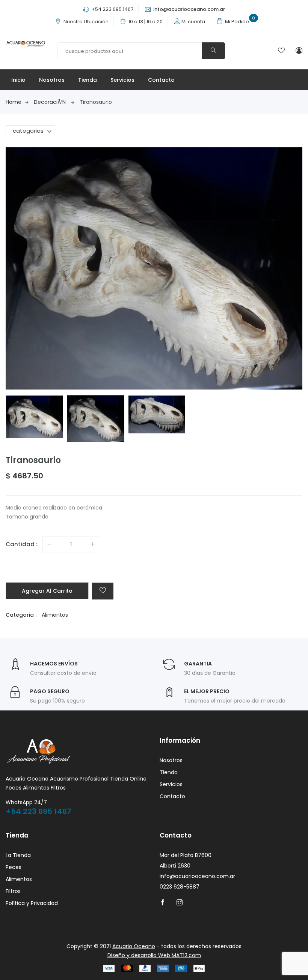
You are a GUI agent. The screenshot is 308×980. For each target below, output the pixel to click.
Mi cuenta (193, 21)
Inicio (18, 80)
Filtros (13, 891)
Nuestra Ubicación (86, 21)
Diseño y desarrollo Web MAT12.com (154, 955)
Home (13, 102)
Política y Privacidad (32, 903)
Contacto (161, 80)
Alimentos (55, 615)
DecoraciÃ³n (50, 102)
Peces (13, 867)
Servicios (122, 80)
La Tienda (18, 855)
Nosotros (52, 80)
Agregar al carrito (47, 591)
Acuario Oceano (133, 946)
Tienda (87, 80)
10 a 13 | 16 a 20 (145, 21)
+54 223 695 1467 (112, 9)
